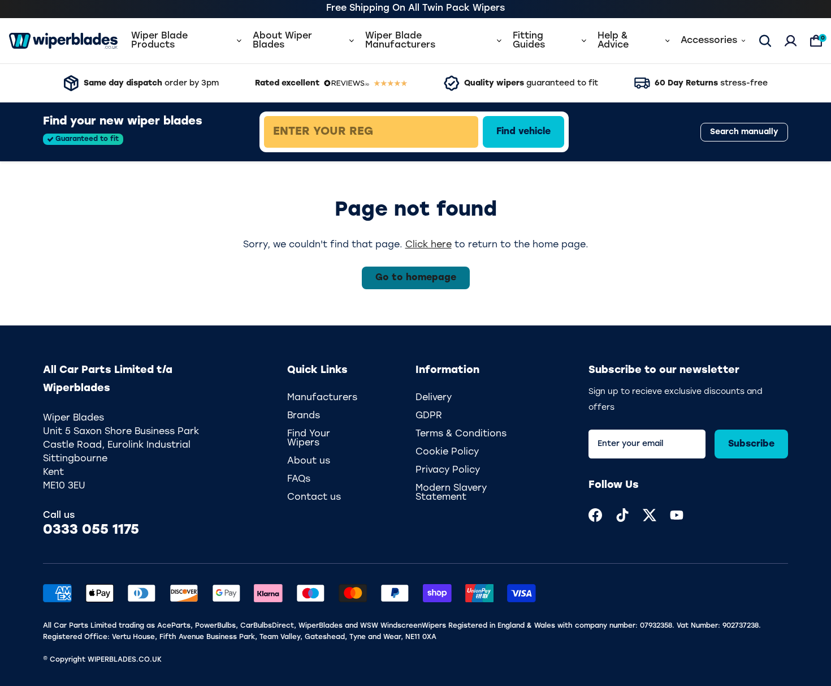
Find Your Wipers (308, 439)
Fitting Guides (529, 41)
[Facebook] (595, 515)
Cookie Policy (447, 452)
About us (308, 461)
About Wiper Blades (282, 41)
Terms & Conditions (461, 434)
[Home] (63, 41)
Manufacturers (322, 397)
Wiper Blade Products (159, 41)
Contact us (314, 497)
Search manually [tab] (744, 132)
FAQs (298, 479)
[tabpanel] (452, 132)
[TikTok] (622, 515)
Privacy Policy (448, 470)
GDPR (429, 416)
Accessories (709, 40)
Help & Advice (613, 41)
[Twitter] (649, 515)
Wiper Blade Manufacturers (400, 41)
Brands (303, 416)
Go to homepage (415, 277)
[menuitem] (595, 515)
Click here (428, 245)
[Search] (765, 41)
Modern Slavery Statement (451, 493)
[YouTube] (676, 515)
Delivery (434, 397)
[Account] (791, 41)
